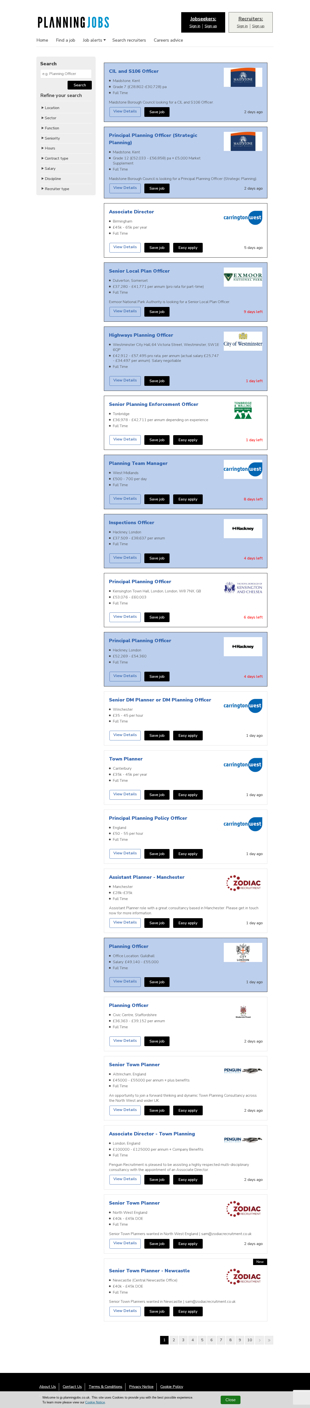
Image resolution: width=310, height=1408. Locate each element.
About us (47, 1386)
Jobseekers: (203, 19)
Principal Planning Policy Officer (148, 818)
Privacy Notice (141, 1386)
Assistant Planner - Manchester (147, 877)
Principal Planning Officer (140, 581)
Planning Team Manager (138, 463)
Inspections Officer (131, 522)
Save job (156, 112)
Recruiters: (250, 19)
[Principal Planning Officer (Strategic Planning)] (243, 142)
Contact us (72, 1386)
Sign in (194, 26)
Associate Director (131, 212)
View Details (125, 111)
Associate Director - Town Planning (152, 1134)
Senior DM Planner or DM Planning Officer (160, 700)
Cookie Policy (171, 1386)
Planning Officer (128, 946)
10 (249, 1340)
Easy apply (187, 247)
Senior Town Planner (134, 1064)
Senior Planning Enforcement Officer (153, 404)
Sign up (211, 26)
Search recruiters (129, 40)
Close (230, 1400)
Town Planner (126, 759)
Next (259, 1340)
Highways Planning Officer (141, 335)
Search (80, 85)
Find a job (65, 40)
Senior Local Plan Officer (139, 271)
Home (42, 40)
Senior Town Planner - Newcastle (149, 1270)
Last (269, 1340)
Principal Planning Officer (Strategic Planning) (153, 139)
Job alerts (92, 40)
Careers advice (168, 40)
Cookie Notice (95, 1402)
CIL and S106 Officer (134, 71)
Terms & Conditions (105, 1386)
